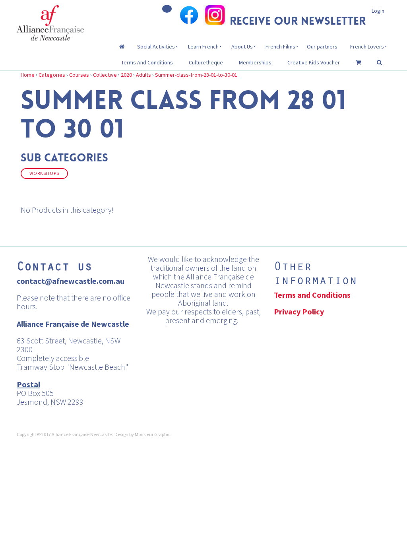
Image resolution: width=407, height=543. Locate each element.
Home (28, 74)
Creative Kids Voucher (313, 62)
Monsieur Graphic (153, 434)
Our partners (322, 46)
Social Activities (156, 46)
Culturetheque (206, 62)
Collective (105, 74)
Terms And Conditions (147, 62)
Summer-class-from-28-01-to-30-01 (196, 74)
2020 (126, 74)
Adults (143, 74)
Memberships (255, 62)
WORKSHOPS (44, 173)
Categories (52, 74)
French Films (280, 46)
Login (378, 10)
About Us (242, 46)
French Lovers (367, 46)
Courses (79, 74)
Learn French (203, 46)
